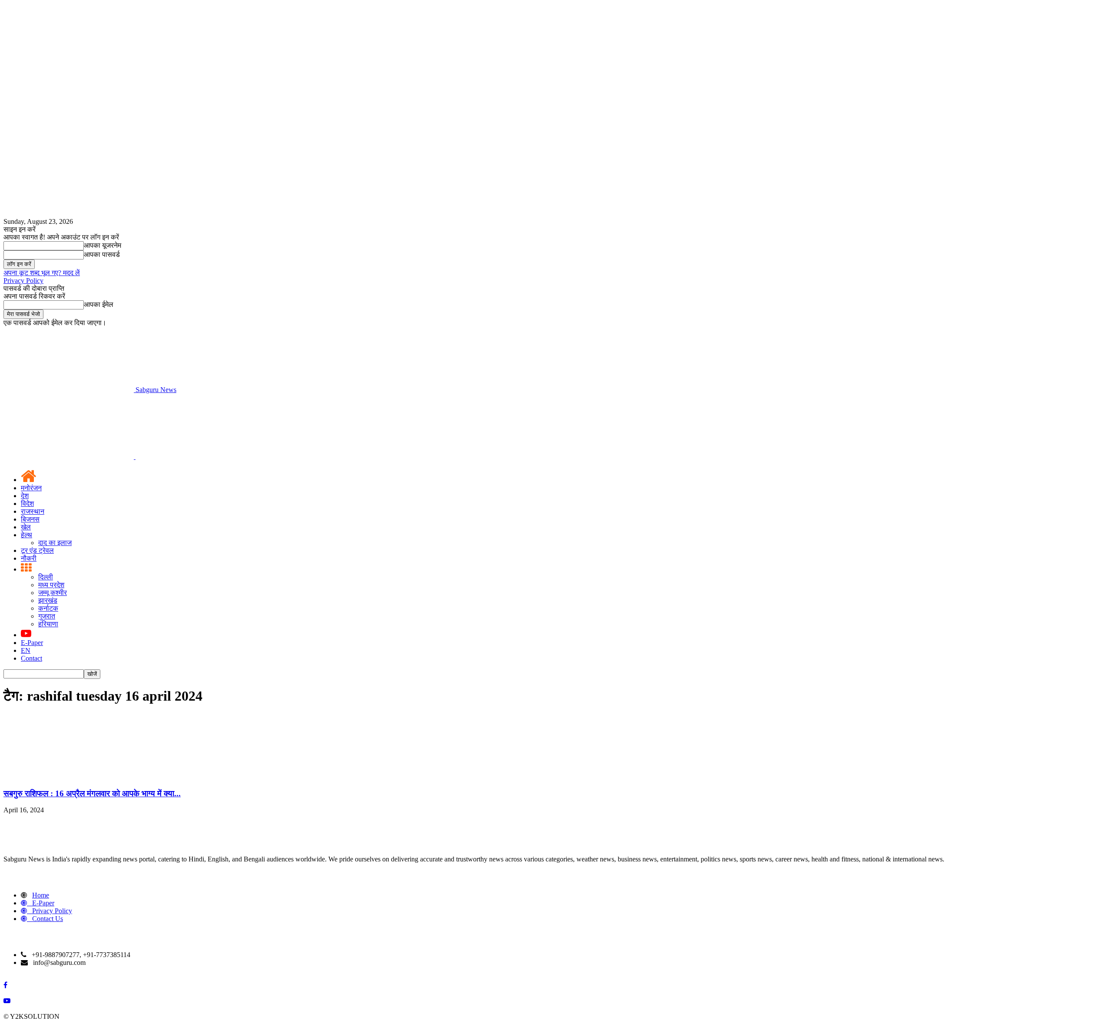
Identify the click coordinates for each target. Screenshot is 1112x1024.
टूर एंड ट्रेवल (37, 550)
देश (25, 495)
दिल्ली (45, 577)
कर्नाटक (48, 608)
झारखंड (47, 600)
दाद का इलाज (55, 542)
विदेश (27, 503)
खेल (26, 527)
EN (25, 650)
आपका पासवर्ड (102, 254)
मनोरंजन (31, 488)
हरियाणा (48, 624)
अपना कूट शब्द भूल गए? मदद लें (41, 272)
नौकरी (28, 558)
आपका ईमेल (98, 304)
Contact (31, 658)
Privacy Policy (23, 280)
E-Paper (32, 642)
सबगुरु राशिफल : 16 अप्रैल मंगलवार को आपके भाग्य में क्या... (92, 793)
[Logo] (69, 456)
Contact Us (47, 918)
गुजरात (46, 616)
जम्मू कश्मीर (52, 592)
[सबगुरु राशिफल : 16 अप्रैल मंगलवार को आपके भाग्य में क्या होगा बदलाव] (68, 776)
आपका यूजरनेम (102, 245)
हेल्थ (26, 535)
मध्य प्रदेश (51, 584)
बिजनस (30, 519)
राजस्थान (32, 511)
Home (40, 895)
